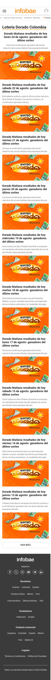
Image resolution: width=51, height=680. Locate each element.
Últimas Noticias (30, 601)
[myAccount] (46, 11)
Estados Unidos (18, 594)
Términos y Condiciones (15, 656)
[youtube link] (28, 572)
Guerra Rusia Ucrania (11, 18)
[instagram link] (22, 572)
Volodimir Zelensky (31, 18)
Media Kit (29, 640)
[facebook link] (10, 572)
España (35, 587)
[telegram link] (35, 572)
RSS (41, 601)
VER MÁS (25, 545)
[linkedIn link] (41, 572)
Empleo (31, 617)
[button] (4, 11)
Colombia (26, 587)
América (15, 587)
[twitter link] (16, 572)
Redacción (21, 617)
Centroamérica (13, 601)
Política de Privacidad (37, 656)
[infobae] (25, 11)
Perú (38, 594)
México (30, 594)
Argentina (11, 633)
